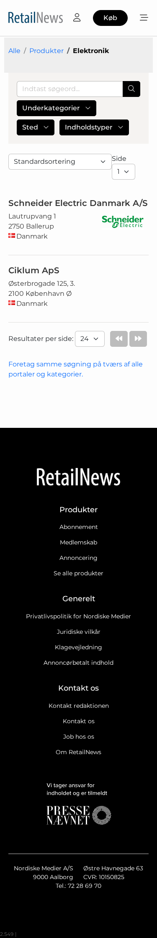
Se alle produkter (78, 573)
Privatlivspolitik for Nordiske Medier (78, 616)
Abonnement (78, 527)
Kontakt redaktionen (79, 705)
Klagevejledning (78, 647)
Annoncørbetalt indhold (78, 662)
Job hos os (78, 736)
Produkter (46, 51)
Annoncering (78, 558)
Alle (14, 51)
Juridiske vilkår (78, 632)
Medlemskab (78, 542)
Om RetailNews (78, 752)
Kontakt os (79, 721)
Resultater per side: (41, 339)
